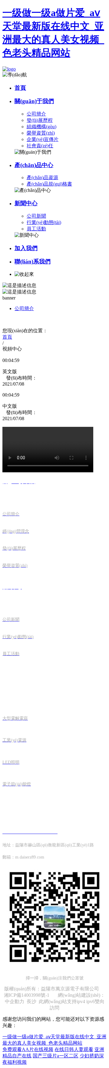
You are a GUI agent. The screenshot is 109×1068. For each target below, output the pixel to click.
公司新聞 (36, 216)
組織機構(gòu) (41, 126)
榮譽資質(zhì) (41, 133)
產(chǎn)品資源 (42, 177)
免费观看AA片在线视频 (27, 1049)
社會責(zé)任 (40, 145)
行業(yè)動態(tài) (44, 222)
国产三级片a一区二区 (55, 1055)
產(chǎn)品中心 (34, 165)
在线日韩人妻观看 (73, 1049)
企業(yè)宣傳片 (42, 139)
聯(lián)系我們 (33, 261)
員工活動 (36, 228)
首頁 (20, 88)
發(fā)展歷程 (40, 120)
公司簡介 (36, 113)
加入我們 (26, 248)
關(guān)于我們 (34, 101)
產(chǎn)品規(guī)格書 (49, 183)
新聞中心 (26, 203)
